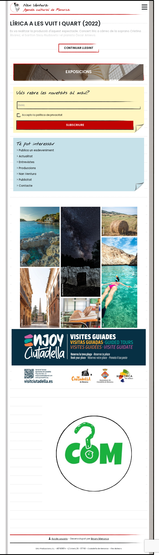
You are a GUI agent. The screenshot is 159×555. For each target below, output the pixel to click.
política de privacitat (49, 115)
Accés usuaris (60, 538)
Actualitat (26, 156)
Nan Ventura (27, 174)
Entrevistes (26, 162)
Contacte (26, 186)
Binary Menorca (100, 538)
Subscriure (75, 125)
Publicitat (25, 180)
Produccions (27, 168)
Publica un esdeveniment (36, 150)
